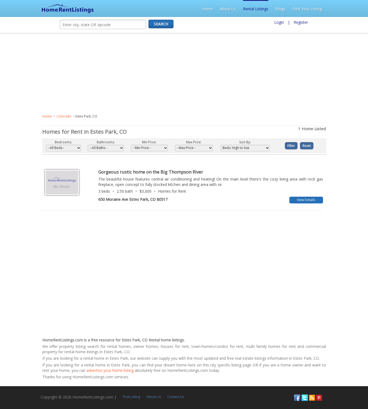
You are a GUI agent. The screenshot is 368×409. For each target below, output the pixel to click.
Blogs (321, 8)
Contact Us (139, 391)
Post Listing (94, 391)
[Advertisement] (142, 74)
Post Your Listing (348, 8)
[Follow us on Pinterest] (356, 392)
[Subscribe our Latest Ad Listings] (349, 392)
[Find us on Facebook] (334, 392)
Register (301, 22)
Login (279, 22)
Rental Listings (296, 8)
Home (248, 8)
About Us (269, 8)
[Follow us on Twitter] (341, 392)
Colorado (21, 116)
